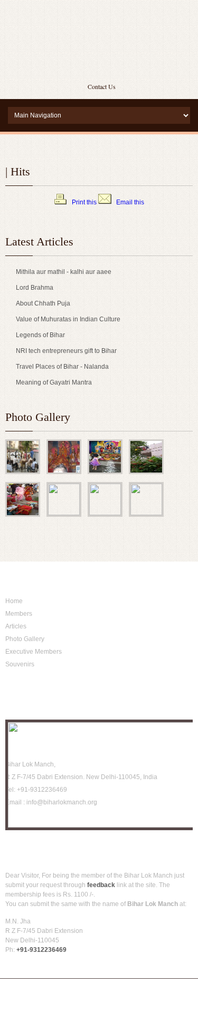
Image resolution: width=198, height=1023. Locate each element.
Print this (84, 202)
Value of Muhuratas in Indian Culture (68, 319)
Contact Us (102, 86)
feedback (101, 885)
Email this (130, 202)
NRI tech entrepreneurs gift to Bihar (66, 351)
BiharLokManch (99, 37)
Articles (15, 626)
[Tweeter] (27, 825)
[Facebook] (11, 825)
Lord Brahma (34, 287)
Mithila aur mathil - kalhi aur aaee (63, 272)
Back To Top (171, 965)
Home (14, 601)
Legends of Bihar (40, 335)
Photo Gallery (24, 639)
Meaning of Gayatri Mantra (54, 382)
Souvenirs (19, 664)
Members (18, 613)
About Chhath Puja (43, 303)
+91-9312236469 (41, 949)
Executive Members (33, 651)
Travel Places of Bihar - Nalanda (62, 366)
